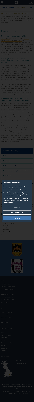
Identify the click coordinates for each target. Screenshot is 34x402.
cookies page (7, 202)
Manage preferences (17, 212)
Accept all (17, 218)
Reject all (17, 208)
